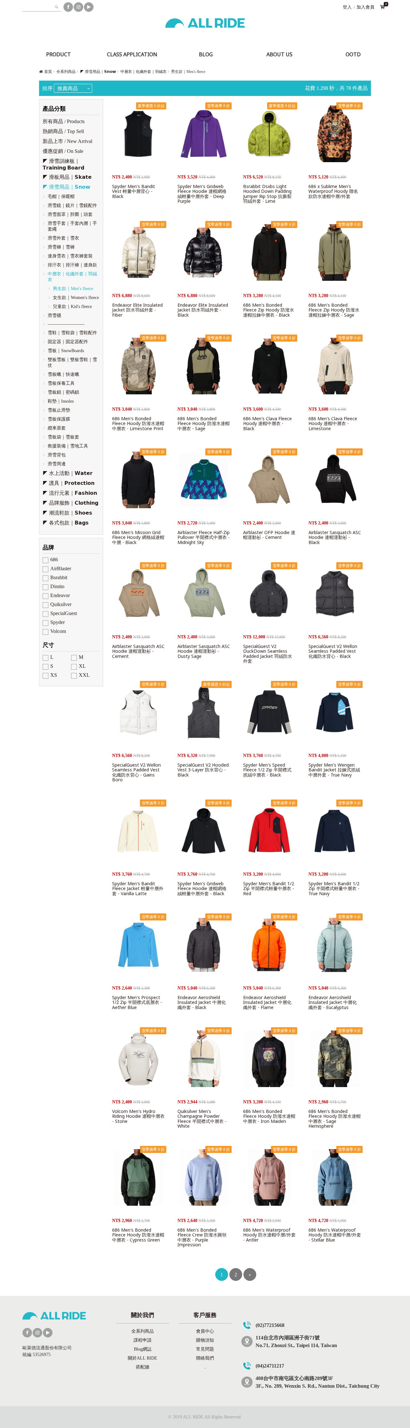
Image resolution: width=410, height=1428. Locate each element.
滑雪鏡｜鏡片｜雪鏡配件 (72, 205)
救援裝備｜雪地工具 (68, 446)
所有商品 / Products (64, 121)
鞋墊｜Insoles (61, 401)
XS (53, 675)
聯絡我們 (205, 1358)
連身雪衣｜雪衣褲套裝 (70, 256)
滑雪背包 (57, 455)
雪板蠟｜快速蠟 (63, 374)
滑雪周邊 (57, 464)
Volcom (58, 631)
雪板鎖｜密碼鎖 (63, 392)
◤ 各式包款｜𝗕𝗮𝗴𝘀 (66, 522)
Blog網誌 (143, 1349)
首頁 (48, 71)
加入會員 (365, 7)
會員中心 (205, 1331)
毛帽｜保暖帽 (61, 196)
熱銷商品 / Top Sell (63, 131)
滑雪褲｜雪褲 (61, 247)
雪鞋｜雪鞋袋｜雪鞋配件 (72, 332)
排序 (47, 88)
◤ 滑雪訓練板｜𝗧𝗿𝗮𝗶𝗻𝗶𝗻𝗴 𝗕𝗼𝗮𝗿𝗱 (63, 164)
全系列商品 (66, 71)
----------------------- (66, 324)
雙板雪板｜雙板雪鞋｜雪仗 (72, 362)
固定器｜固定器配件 (68, 341)
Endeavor (60, 595)
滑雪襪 (54, 315)
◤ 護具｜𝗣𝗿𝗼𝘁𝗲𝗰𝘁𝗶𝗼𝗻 (68, 483)
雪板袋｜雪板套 (63, 437)
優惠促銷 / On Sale (63, 151)
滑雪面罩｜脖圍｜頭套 (70, 214)
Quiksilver (60, 604)
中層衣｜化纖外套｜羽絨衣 (143, 71)
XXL (84, 675)
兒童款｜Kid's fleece (72, 306)
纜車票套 (57, 428)
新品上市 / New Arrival (67, 141)
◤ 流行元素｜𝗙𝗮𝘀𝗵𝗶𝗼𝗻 (70, 493)
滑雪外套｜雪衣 (63, 238)
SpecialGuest (63, 613)
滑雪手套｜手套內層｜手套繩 (72, 226)
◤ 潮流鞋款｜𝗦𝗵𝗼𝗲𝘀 (67, 513)
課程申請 (143, 1340)
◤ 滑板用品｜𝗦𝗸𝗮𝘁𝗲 (67, 177)
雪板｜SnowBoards (66, 350)
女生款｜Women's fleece (76, 297)
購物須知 (205, 1340)
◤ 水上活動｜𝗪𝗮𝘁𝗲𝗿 (68, 473)
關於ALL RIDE (142, 1358)
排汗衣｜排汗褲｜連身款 (72, 265)
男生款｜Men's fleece (73, 288)
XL (82, 666)
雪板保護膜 (59, 419)
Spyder (57, 622)
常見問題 (205, 1349)
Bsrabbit (58, 577)
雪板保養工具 (61, 383)
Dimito (57, 586)
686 (54, 559)
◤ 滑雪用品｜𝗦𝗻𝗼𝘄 (98, 71)
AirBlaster (60, 568)
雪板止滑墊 (59, 410)
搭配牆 (142, 1367)
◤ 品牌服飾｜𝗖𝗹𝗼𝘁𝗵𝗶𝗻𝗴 (70, 503)
